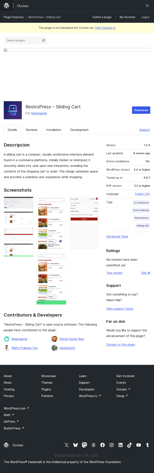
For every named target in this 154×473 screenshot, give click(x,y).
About (8, 376)
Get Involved (125, 376)
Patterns (47, 396)
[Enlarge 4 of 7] (28, 249)
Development (79, 130)
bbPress (11, 421)
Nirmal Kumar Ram (71, 339)
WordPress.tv (90, 396)
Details (12, 130)
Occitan (18, 445)
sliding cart (143, 225)
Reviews (32, 130)
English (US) (142, 193)
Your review (114, 273)
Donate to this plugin (120, 344)
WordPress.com (16, 408)
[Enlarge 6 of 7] (61, 257)
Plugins (46, 389)
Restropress (142, 217)
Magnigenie (39, 113)
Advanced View (117, 236)
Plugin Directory (14, 17)
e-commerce (141, 202)
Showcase (48, 376)
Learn (83, 376)
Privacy (9, 396)
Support (144, 130)
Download (141, 110)
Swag (122, 396)
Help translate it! (105, 27)
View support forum (119, 309)
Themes (46, 382)
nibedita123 (67, 348)
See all (145, 273)
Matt (9, 415)
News (8, 382)
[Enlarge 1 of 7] (28, 202)
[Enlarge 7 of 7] (94, 202)
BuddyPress (14, 428)
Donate (123, 389)
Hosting (9, 389)
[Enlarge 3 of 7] (28, 233)
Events (121, 382)
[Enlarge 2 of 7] (28, 217)
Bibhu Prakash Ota (25, 348)
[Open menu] (148, 5)
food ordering (141, 210)
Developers (86, 389)
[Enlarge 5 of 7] (61, 202)
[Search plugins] (43, 40)
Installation (53, 130)
